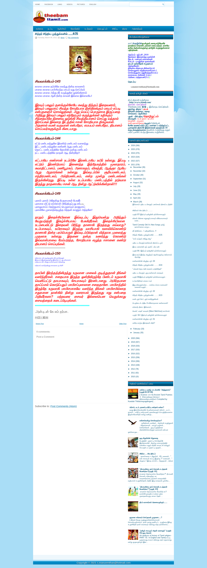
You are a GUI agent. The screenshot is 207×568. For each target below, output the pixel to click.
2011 (133, 373)
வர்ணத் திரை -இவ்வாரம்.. (142, 307)
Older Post (122, 323)
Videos (69, 4)
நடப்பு (50, 28)
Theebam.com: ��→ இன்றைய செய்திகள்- (148, 107)
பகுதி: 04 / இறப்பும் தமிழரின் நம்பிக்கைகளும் (150, 315)
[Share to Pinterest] (46, 317)
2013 (133, 365)
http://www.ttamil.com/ (140, 102)
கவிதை (39, 28)
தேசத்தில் (75, 28)
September (138, 179)
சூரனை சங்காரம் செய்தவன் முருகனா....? (146, 517)
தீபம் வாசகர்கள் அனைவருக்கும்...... (153, 502)
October (136, 175)
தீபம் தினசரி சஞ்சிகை (138, 100)
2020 (133, 338)
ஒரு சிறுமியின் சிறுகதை (149, 438)
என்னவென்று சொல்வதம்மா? (151, 421)
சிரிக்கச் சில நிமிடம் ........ (143, 210)
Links (60, 4)
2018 (133, 346)
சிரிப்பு (115, 28)
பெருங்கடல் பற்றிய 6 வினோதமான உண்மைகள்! (150, 303)
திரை (124, 28)
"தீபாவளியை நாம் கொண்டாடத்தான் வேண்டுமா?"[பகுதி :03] (153, 488)
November (137, 171)
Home (37, 4)
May (135, 194)
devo (62, 38)
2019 (133, 342)
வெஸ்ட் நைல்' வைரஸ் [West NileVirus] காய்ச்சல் (151, 311)
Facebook (48, 4)
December (137, 167)
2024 (133, 153)
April (135, 198)
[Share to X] (41, 317)
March (136, 202)
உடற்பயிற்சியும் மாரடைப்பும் (142, 281)
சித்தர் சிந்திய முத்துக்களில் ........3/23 (147, 295)
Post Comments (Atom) (63, 406)
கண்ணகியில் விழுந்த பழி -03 (144, 261)
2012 (133, 369)
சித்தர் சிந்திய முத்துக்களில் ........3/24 (147, 265)
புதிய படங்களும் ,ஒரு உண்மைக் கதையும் (148, 273)
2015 (133, 357)
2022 (133, 161)
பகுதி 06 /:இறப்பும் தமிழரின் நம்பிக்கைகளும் (149, 251)
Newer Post (40, 323)
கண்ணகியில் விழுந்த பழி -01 (144, 319)
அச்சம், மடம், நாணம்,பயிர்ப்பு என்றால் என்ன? (147, 407)
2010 (133, 377)
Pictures (81, 4)
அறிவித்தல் (137, 28)
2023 (133, 157)
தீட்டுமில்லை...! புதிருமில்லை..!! (144, 231)
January (136, 333)
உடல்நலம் (88, 28)
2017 (133, 350)
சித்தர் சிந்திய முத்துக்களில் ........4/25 (56, 33)
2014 (133, 361)
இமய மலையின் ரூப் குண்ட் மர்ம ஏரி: (146, 247)
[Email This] (36, 317)
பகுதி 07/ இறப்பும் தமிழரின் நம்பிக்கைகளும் (149, 214)
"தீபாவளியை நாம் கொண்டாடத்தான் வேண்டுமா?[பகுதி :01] (153, 470)
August (136, 182)
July (135, 186)
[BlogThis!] (38, 317)
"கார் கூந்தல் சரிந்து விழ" (142, 239)
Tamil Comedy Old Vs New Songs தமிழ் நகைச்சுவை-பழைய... (149, 226)
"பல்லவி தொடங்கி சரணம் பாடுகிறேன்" (147, 269)
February (137, 329)
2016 (133, 354)
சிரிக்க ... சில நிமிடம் (148, 454)
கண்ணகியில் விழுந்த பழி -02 (144, 291)
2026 (133, 145)
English (92, 4)
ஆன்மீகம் (61, 28)
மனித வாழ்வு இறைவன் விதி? (144, 323)
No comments (73, 38)
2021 (133, 165)
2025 (133, 149)
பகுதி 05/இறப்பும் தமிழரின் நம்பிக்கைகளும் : (149, 277)
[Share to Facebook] (44, 317)
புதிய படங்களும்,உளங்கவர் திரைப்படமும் (148, 243)
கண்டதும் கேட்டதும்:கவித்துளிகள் (145, 299)
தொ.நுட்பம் (102, 28)
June (135, 190)
